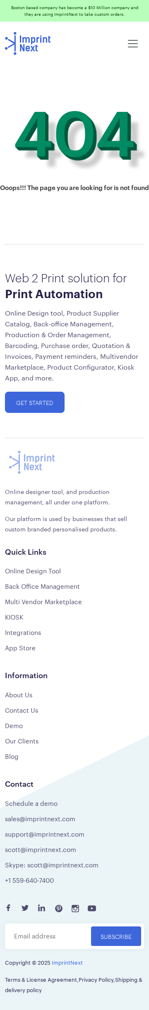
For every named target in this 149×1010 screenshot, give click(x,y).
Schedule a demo (31, 803)
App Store (20, 647)
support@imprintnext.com (44, 834)
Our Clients (21, 740)
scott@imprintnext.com (40, 849)
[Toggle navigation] (133, 44)
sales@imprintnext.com (40, 818)
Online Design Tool (33, 570)
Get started (34, 402)
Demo (14, 725)
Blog (12, 756)
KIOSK (14, 616)
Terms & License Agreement (41, 979)
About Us (18, 694)
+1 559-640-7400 (29, 880)
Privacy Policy (96, 979)
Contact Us (21, 710)
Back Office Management (42, 586)
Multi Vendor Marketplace (43, 601)
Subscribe (116, 936)
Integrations (23, 632)
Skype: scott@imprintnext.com (52, 864)
